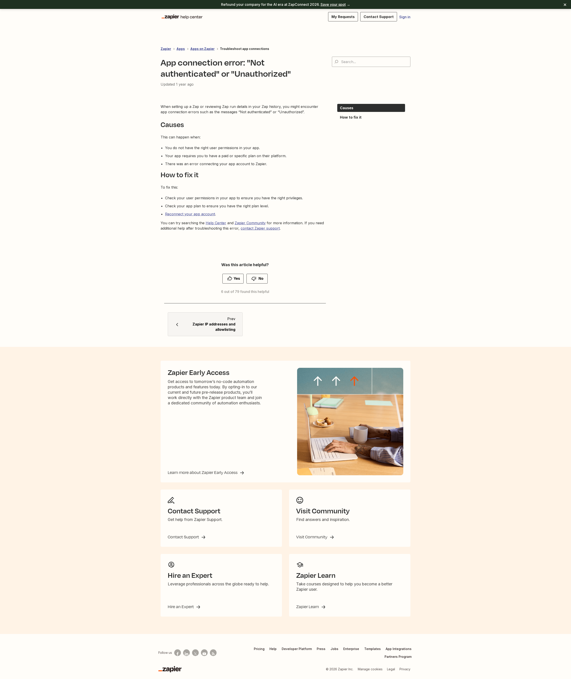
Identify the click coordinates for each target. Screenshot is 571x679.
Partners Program (398, 656)
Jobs (334, 649)
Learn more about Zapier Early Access (203, 472)
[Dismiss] (565, 4)
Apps (180, 49)
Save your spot (333, 4)
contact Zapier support (260, 228)
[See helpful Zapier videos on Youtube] (204, 652)
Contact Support (184, 537)
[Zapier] (170, 669)
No (261, 278)
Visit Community (312, 537)
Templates (372, 649)
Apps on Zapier (202, 49)
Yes (237, 278)
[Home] (182, 16)
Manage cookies (370, 669)
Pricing (259, 649)
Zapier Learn (308, 606)
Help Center (216, 223)
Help (273, 649)
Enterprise (351, 649)
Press (321, 649)
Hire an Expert (181, 606)
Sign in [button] (404, 17)
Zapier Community (250, 223)
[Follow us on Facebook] (177, 652)
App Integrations (399, 649)
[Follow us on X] (195, 652)
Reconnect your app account (190, 214)
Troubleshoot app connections (244, 49)
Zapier (166, 49)
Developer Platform (297, 649)
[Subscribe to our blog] (213, 652)
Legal (391, 669)
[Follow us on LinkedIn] (186, 652)
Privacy (404, 669)
